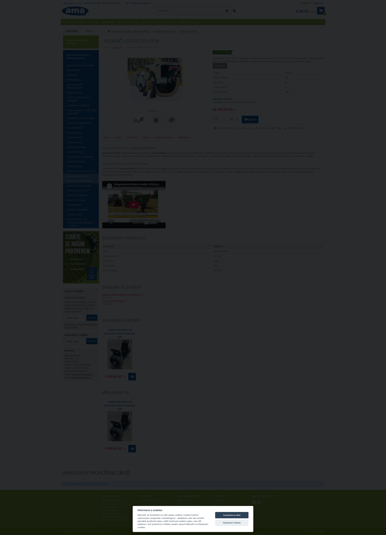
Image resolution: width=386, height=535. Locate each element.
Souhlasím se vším (231, 515)
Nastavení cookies (232, 522)
